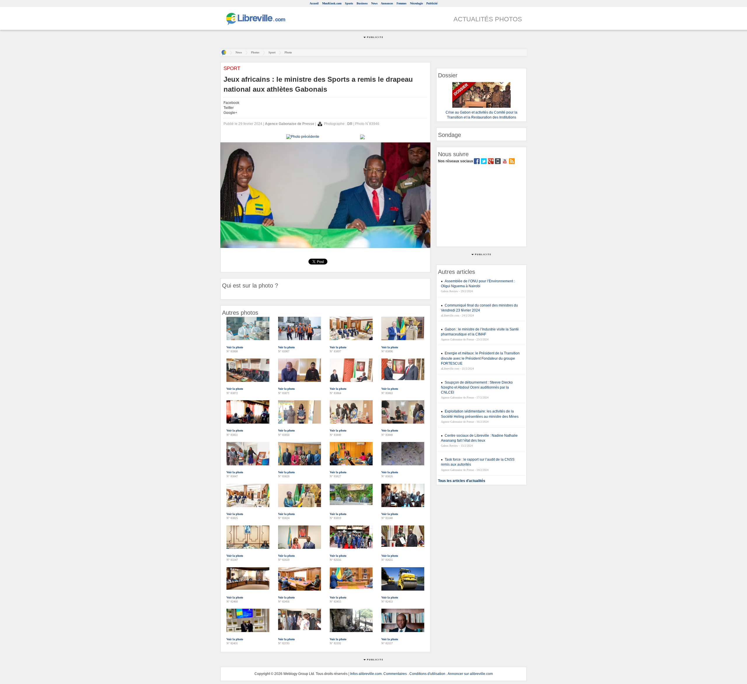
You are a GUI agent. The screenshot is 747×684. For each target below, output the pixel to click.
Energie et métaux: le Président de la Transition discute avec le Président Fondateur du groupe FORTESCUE (480, 358)
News (374, 3)
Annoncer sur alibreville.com (470, 674)
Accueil (314, 3)
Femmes (401, 3)
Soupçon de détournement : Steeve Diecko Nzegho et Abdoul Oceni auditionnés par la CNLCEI (477, 387)
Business (362, 3)
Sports (349, 3)
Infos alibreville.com (366, 674)
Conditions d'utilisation (427, 674)
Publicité (431, 3)
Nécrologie (416, 3)
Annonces (387, 3)
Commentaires (395, 674)
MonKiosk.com (331, 3)
